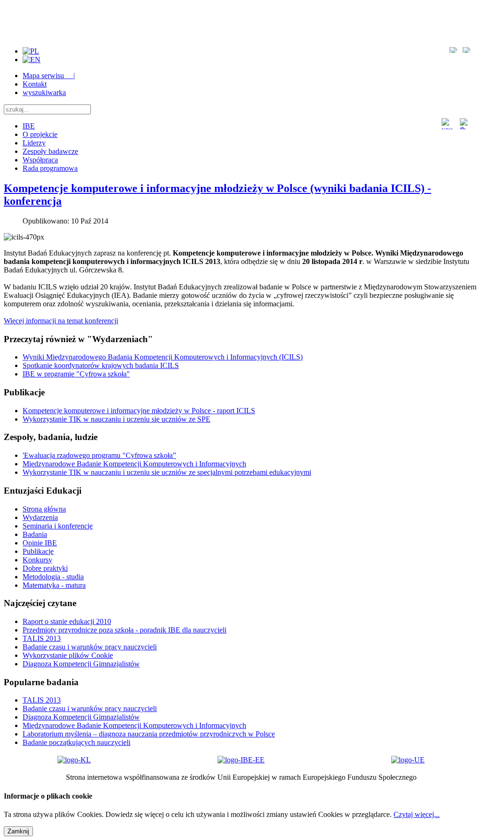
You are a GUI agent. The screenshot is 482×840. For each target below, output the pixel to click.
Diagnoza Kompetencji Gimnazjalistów (81, 664)
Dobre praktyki (45, 568)
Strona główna (44, 509)
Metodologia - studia (53, 577)
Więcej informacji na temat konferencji (61, 321)
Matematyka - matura (54, 585)
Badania (35, 534)
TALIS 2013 (42, 638)
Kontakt (35, 84)
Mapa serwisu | (49, 76)
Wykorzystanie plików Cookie (68, 655)
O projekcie (40, 134)
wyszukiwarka (44, 92)
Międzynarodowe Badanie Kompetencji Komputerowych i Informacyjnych (134, 725)
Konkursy (37, 560)
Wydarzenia (40, 517)
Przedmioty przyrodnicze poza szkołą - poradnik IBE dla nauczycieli (124, 630)
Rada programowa (50, 168)
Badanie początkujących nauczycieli (76, 742)
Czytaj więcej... (417, 814)
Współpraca (40, 160)
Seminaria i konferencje (58, 526)
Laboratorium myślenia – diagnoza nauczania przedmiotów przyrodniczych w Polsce (149, 734)
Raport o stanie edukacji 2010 (67, 621)
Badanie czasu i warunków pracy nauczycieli (90, 647)
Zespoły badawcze (50, 151)
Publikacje (38, 551)
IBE (29, 126)
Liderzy (34, 143)
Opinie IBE (40, 543)
